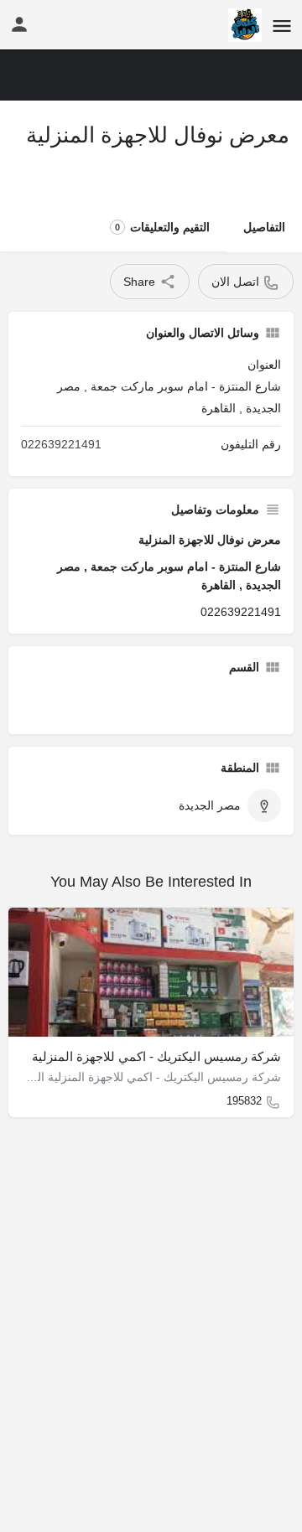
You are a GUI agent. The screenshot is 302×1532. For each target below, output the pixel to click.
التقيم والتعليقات (162, 227)
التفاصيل (264, 227)
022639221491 (61, 444)
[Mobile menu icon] (282, 25)
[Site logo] (243, 25)
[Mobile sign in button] (19, 24)
